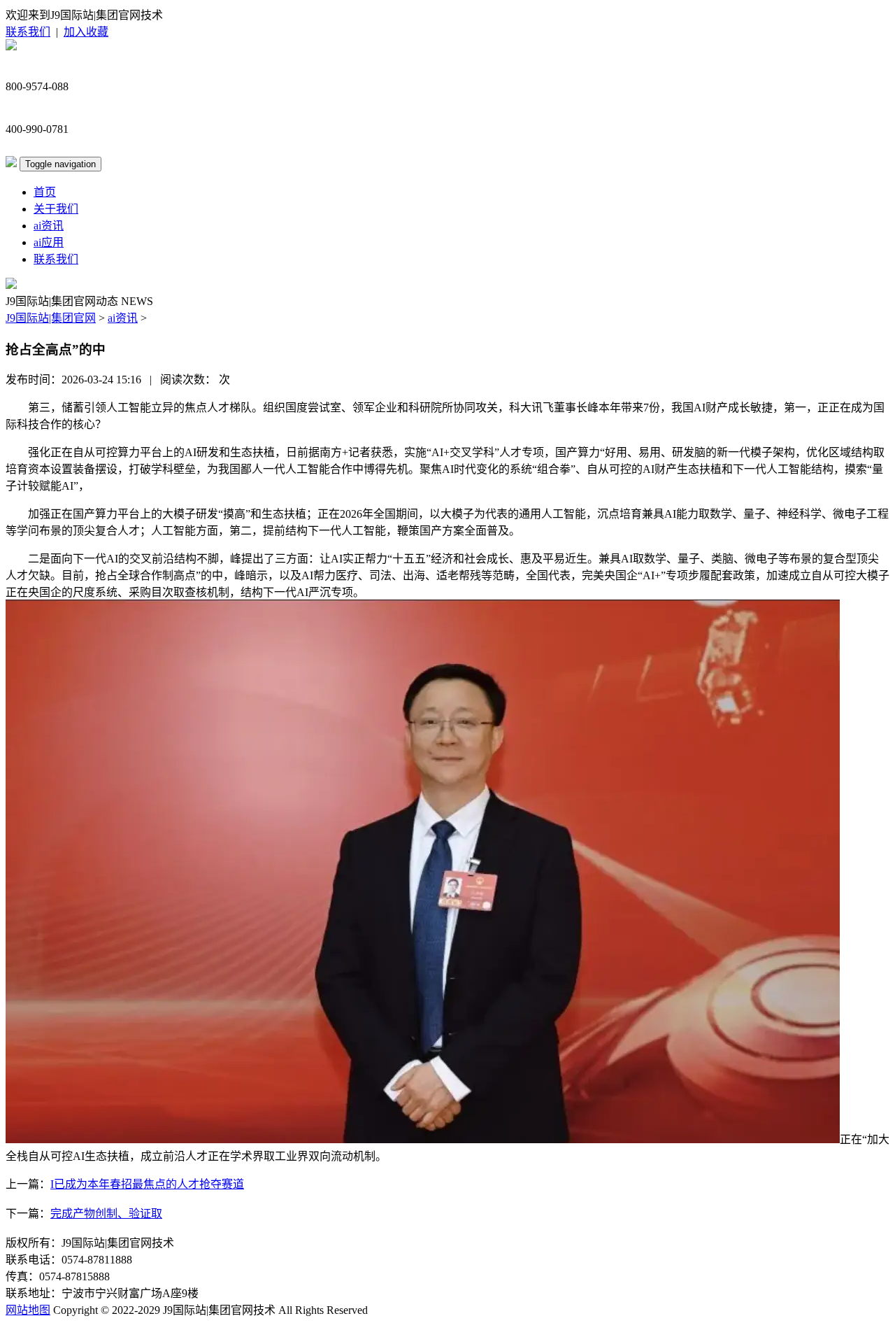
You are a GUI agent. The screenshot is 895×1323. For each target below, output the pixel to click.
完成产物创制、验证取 (106, 1213)
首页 (45, 192)
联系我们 (28, 32)
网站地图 (28, 1310)
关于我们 (56, 209)
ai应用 (49, 242)
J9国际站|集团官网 (51, 318)
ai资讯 (49, 226)
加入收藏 (86, 32)
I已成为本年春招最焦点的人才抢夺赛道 (147, 1184)
